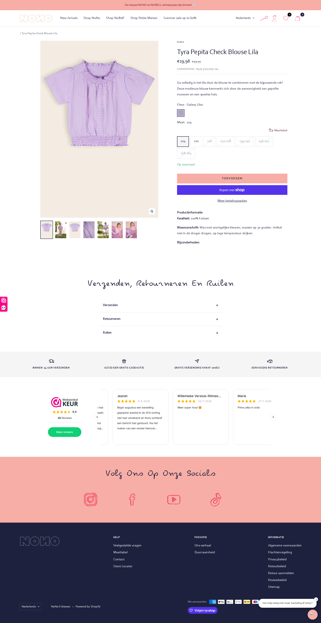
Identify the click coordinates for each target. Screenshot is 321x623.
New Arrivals (68, 18)
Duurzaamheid (204, 552)
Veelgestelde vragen (127, 545)
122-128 (225, 141)
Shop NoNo (91, 18)
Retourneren (112, 319)
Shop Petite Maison (144, 18)
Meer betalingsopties (232, 201)
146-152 (264, 141)
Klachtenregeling (280, 552)
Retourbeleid (277, 566)
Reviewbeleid (277, 580)
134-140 (244, 141)
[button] (312, 614)
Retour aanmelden (281, 573)
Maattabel (120, 552)
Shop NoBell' (115, 18)
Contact (118, 559)
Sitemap (274, 587)
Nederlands (243, 18)
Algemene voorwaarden (285, 545)
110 (196, 141)
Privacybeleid (277, 559)
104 (183, 141)
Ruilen (107, 332)
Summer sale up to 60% (179, 18)
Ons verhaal (202, 545)
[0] (297, 18)
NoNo (180, 42)
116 (209, 141)
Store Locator (122, 566)
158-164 (186, 153)
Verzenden (110, 305)
